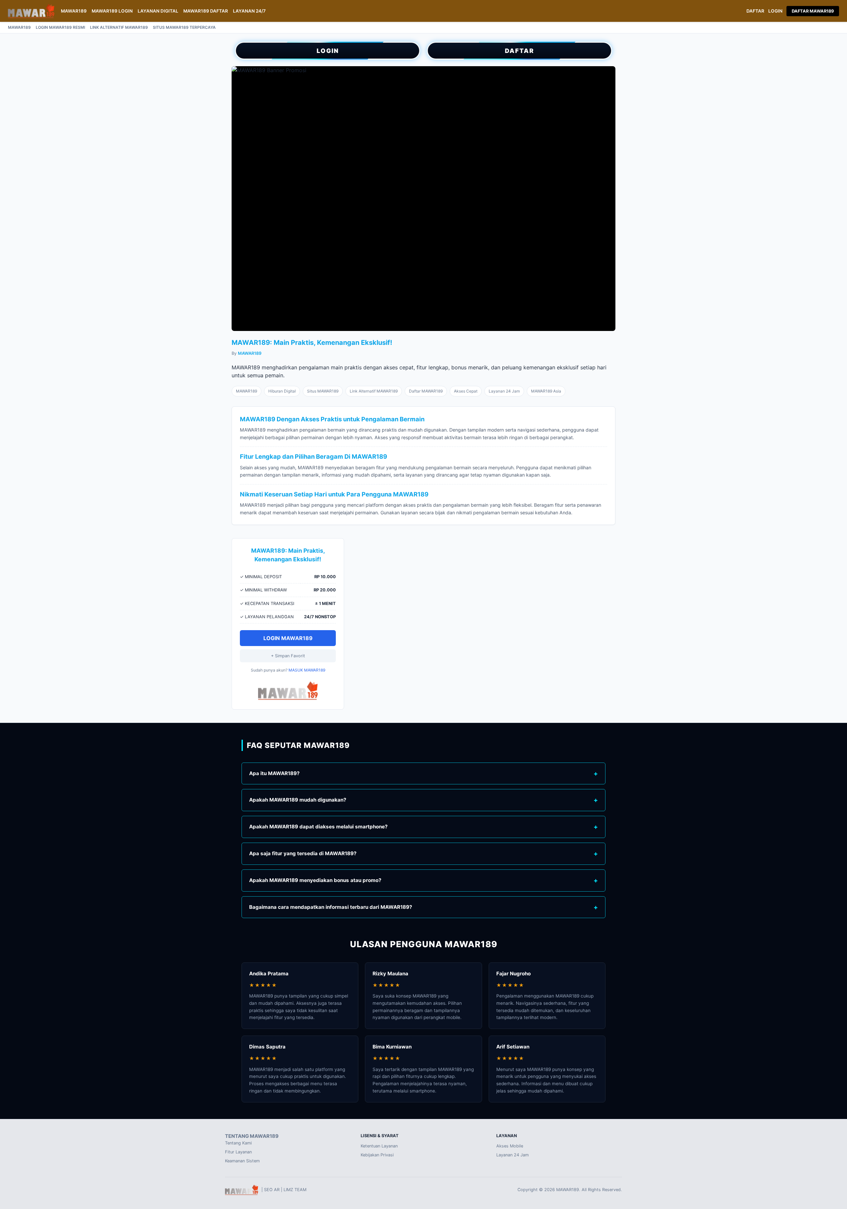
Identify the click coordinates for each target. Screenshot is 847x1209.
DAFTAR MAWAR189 (813, 11)
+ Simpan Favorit (288, 655)
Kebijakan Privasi (377, 1154)
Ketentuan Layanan (379, 1145)
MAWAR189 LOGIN (112, 11)
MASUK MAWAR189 (307, 670)
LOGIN (775, 11)
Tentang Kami (238, 1142)
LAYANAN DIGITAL (158, 11)
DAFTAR (755, 11)
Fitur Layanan (238, 1151)
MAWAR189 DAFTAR (205, 11)
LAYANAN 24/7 (249, 11)
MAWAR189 (74, 11)
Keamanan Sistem (242, 1160)
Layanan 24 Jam (512, 1154)
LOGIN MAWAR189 (288, 638)
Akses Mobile (509, 1145)
